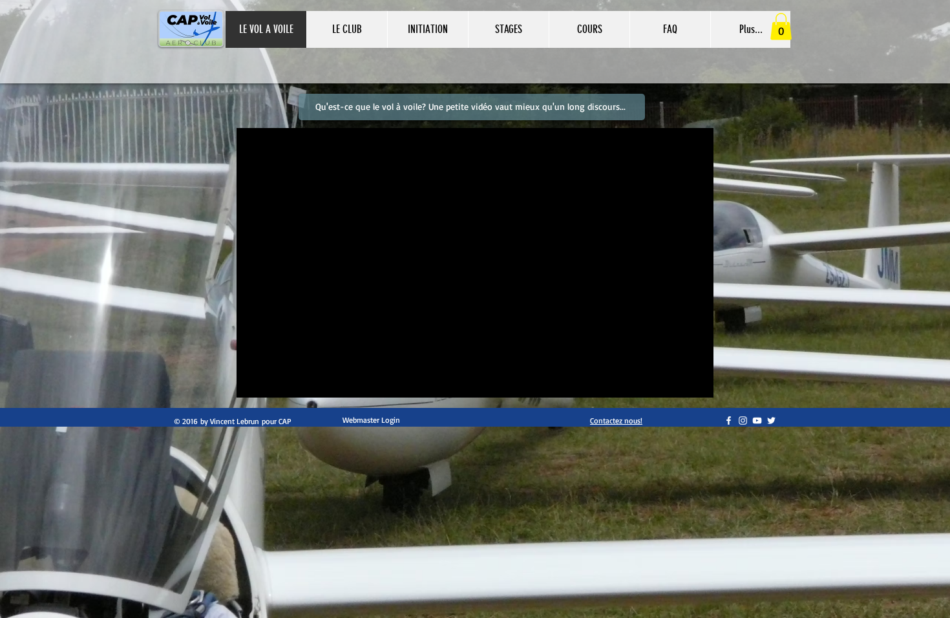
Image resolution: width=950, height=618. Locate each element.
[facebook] (728, 420)
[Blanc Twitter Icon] (771, 420)
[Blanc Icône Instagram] (742, 420)
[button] (427, 29)
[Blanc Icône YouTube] (757, 420)
